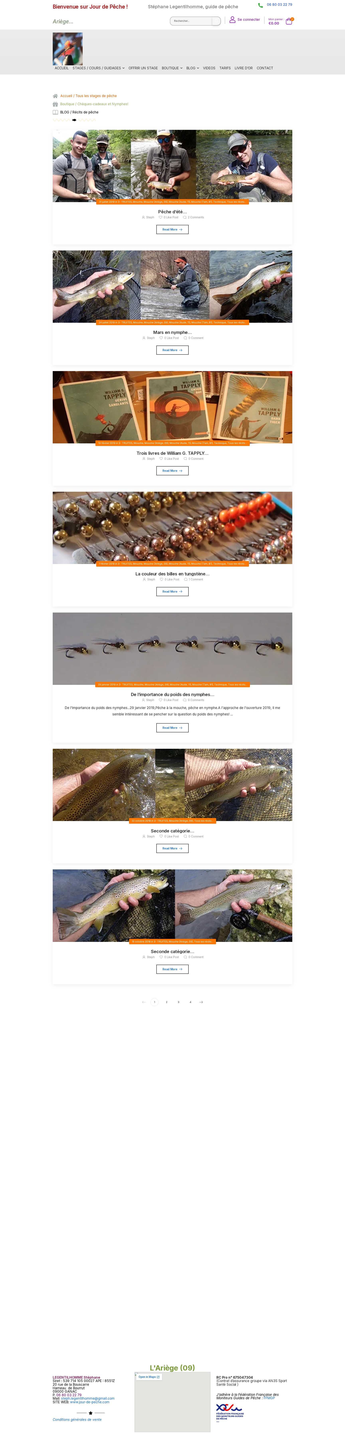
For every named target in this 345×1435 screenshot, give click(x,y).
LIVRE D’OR (244, 68)
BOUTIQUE (170, 68)
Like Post (171, 217)
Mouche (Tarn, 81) (201, 201)
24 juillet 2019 (107, 322)
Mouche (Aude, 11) (179, 201)
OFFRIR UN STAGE (143, 68)
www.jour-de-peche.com (89, 1402)
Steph (150, 217)
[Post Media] (172, 166)
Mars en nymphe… (172, 332)
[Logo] (68, 49)
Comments (196, 217)
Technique (219, 201)
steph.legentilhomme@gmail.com (88, 1398)
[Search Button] (216, 21)
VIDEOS (209, 68)
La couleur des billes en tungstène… (172, 573)
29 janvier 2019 (107, 684)
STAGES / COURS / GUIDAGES (97, 68)
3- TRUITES (125, 201)
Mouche (138, 201)
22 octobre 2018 (141, 820)
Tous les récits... (236, 201)
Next (201, 1002)
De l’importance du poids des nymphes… (172, 694)
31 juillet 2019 (107, 201)
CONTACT (265, 68)
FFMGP (269, 1398)
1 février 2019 (107, 563)
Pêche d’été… (172, 211)
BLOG (190, 68)
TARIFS (225, 68)
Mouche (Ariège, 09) (156, 201)
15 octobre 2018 (141, 941)
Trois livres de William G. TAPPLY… (172, 453)
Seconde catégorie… (172, 830)
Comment (195, 338)
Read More (170, 229)
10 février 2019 (106, 443)
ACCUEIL (62, 68)
